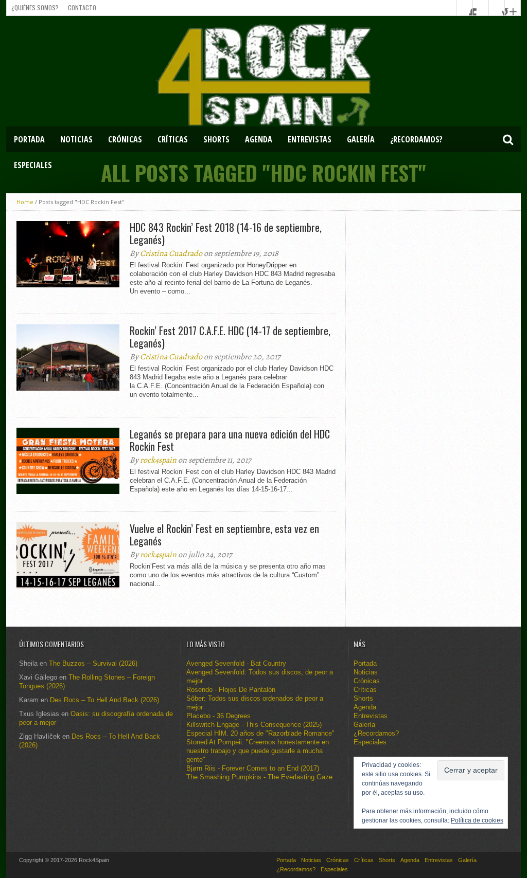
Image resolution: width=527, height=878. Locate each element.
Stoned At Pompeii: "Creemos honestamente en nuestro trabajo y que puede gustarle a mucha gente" (257, 750)
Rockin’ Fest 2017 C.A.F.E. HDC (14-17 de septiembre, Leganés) (230, 336)
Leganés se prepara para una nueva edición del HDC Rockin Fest (230, 440)
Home (24, 202)
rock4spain (158, 460)
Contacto (82, 7)
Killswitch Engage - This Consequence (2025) (254, 724)
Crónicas (125, 139)
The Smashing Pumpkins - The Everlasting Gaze (259, 777)
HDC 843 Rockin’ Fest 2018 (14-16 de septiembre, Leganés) (226, 233)
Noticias (76, 139)
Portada (29, 139)
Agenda (258, 139)
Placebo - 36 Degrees (218, 716)
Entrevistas (309, 139)
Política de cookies (477, 820)
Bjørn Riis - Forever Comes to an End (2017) (252, 768)
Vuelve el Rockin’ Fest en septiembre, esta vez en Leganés (224, 534)
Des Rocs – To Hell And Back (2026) (104, 700)
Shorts (216, 139)
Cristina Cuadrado (171, 253)
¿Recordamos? (416, 139)
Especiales (33, 165)
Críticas (172, 139)
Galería (361, 139)
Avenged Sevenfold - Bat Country (236, 663)
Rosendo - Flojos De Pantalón (230, 689)
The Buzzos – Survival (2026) (93, 663)
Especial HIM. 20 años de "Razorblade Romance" (260, 733)
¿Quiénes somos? (35, 7)
